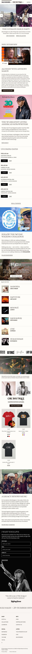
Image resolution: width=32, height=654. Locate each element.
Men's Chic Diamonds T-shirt (8, 463)
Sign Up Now (5, 560)
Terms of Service (12, 651)
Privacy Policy (4, 651)
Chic (17, 634)
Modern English (5, 649)
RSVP (10, 160)
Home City (4, 552)
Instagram (4, 631)
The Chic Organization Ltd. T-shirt (8, 431)
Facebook (4, 634)
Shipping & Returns (21, 622)
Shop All (4, 619)
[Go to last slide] (1, 15)
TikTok (3, 639)
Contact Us (19, 624)
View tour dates (10, 35)
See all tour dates (16, 203)
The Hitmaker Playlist (21, 631)
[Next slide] (30, 15)
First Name (4, 541)
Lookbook (4, 624)
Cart (28, 2)
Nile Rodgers (19, 637)
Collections (5, 622)
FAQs (17, 619)
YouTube (4, 637)
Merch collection (21, 35)
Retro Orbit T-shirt (23, 431)
